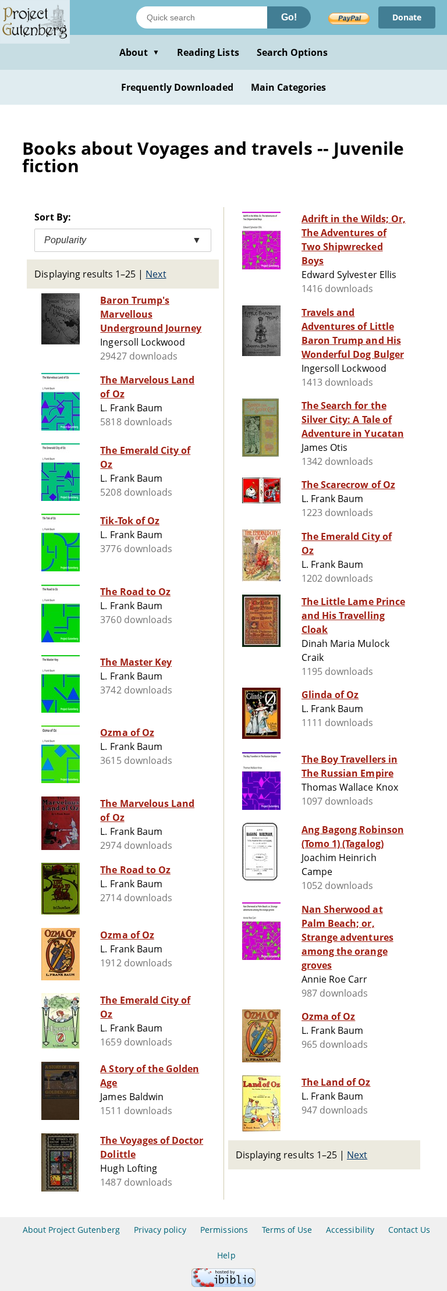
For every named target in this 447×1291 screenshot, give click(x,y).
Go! (289, 17)
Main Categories (289, 87)
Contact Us (409, 1229)
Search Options (292, 52)
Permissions (223, 1229)
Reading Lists (208, 52)
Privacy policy (160, 1229)
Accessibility (350, 1229)
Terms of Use (287, 1229)
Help (226, 1255)
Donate (406, 17)
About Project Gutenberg (71, 1229)
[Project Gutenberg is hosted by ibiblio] (223, 1283)
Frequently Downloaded (177, 87)
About (139, 52)
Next (156, 274)
